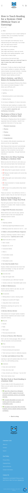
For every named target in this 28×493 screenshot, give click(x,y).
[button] (1, 5)
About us (5, 444)
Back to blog (15, 416)
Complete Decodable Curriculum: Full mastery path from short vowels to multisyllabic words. (13, 401)
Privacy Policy (6, 460)
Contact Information (8, 469)
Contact (5, 447)
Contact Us (21, 480)
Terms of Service (7, 466)
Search (4, 451)
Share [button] (4, 30)
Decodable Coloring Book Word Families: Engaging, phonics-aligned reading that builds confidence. (14, 408)
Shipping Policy (6, 463)
